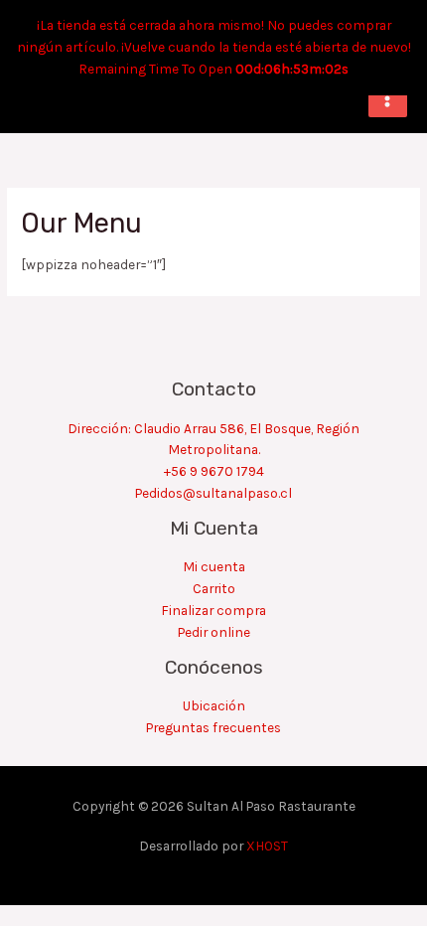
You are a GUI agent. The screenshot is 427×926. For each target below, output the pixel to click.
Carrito (214, 588)
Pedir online (214, 632)
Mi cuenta (214, 566)
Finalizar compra (213, 610)
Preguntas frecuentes (213, 727)
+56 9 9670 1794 (214, 471)
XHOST (267, 845)
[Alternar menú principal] (387, 97)
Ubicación (214, 705)
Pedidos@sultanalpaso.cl (213, 493)
